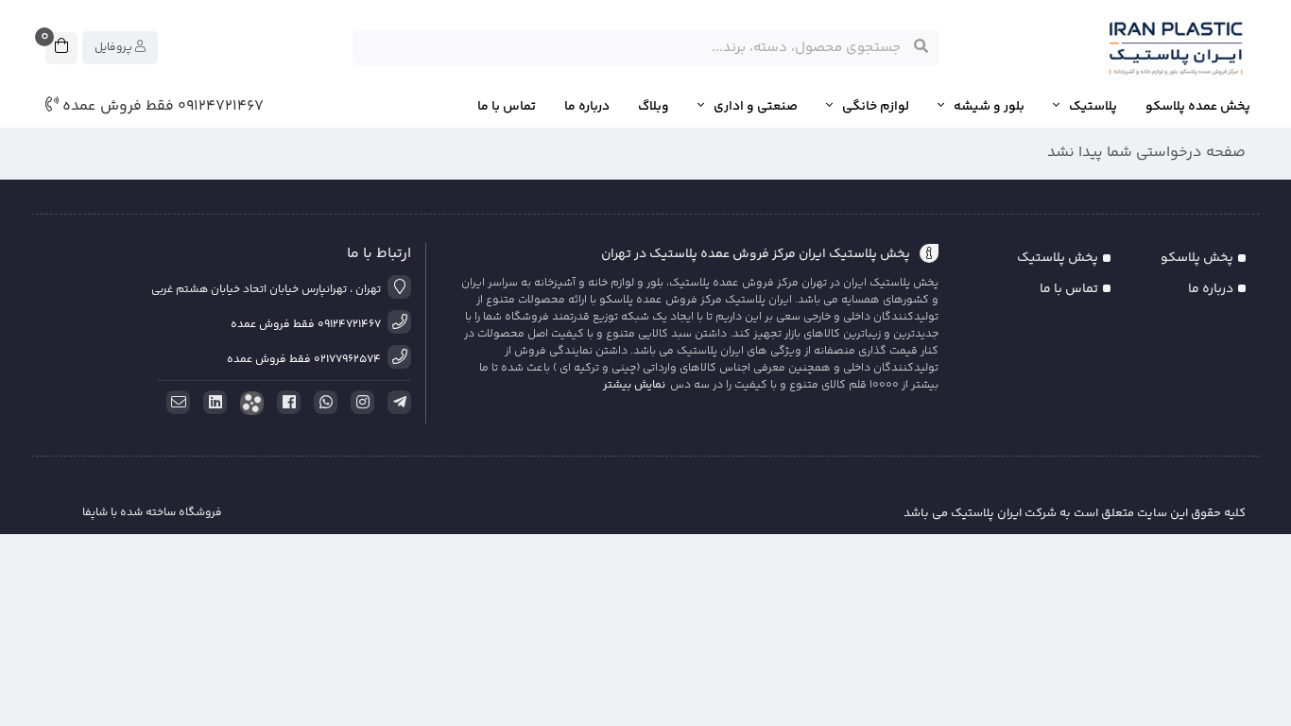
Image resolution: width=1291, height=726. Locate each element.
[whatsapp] (322, 402)
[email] (175, 402)
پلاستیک (1093, 107)
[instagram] (359, 402)
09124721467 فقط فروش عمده (161, 106)
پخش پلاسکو (1197, 258)
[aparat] (248, 403)
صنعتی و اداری (756, 107)
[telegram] (396, 402)
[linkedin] (212, 402)
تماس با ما (506, 107)
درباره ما (587, 107)
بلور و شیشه (989, 107)
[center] (921, 47)
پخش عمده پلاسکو (1197, 107)
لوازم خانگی (875, 107)
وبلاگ (653, 107)
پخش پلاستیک (1057, 258)
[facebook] (285, 402)
